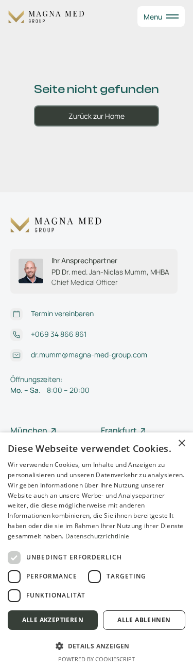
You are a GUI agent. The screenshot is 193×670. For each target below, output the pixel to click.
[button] (161, 16)
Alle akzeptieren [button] (52, 619)
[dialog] (96, 551)
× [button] (181, 443)
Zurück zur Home (96, 116)
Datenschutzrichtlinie (97, 536)
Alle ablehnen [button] (143, 619)
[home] (49, 16)
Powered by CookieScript (96, 659)
